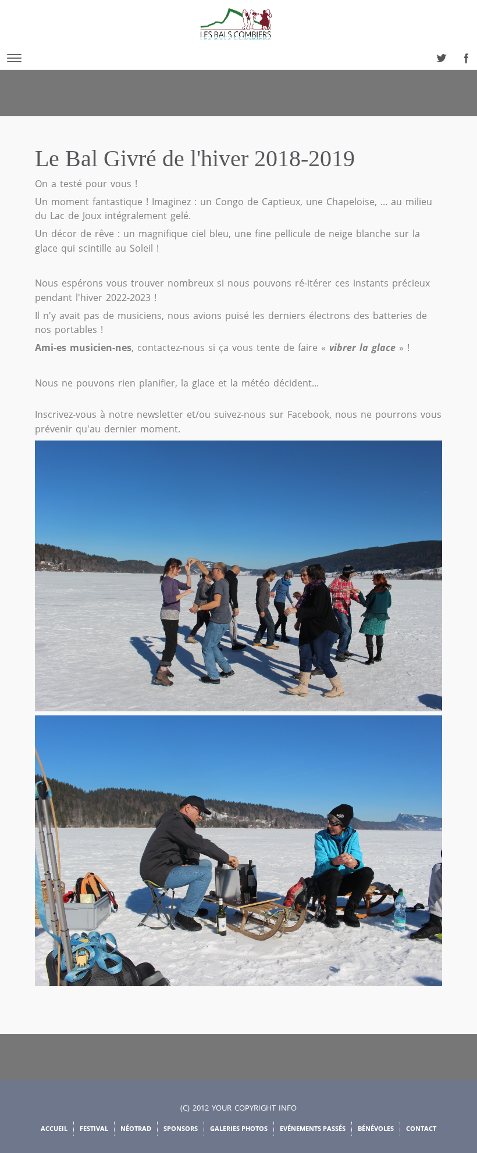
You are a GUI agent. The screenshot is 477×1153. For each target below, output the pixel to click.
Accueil (54, 1128)
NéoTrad (135, 1128)
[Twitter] (438, 55)
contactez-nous (171, 347)
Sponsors (180, 1128)
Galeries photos (239, 1128)
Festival (94, 1128)
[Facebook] (463, 55)
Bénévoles (376, 1128)
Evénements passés (313, 1128)
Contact (421, 1128)
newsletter (160, 414)
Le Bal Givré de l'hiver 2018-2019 (195, 158)
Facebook (308, 414)
